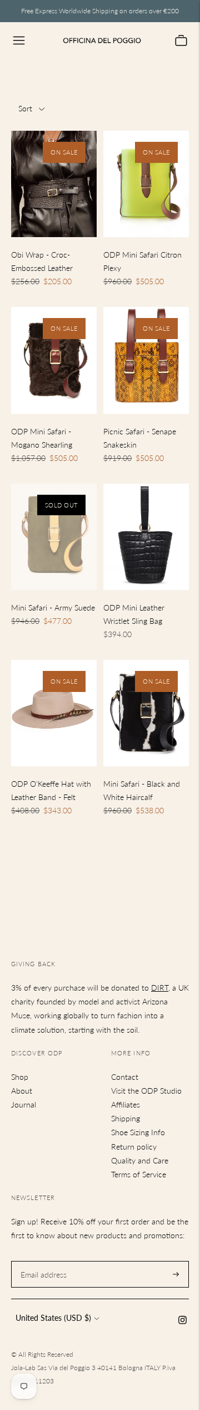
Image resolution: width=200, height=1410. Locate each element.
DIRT (159, 987)
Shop (19, 1076)
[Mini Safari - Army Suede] (54, 537)
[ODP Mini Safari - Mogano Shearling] (54, 360)
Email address (42, 1261)
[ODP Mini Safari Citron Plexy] (146, 184)
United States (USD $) (53, 1317)
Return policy (134, 1146)
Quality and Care (139, 1160)
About (21, 1090)
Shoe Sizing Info (138, 1132)
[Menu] (19, 40)
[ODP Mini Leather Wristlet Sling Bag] (146, 537)
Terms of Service (138, 1174)
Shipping (125, 1118)
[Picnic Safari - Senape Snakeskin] (146, 360)
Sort (25, 108)
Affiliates (125, 1104)
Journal (23, 1104)
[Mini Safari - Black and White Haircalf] (146, 713)
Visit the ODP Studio (146, 1090)
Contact (124, 1076)
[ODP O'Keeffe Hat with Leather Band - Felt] (54, 713)
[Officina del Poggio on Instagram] (182, 1321)
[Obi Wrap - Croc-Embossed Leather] (54, 184)
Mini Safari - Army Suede (53, 607)
